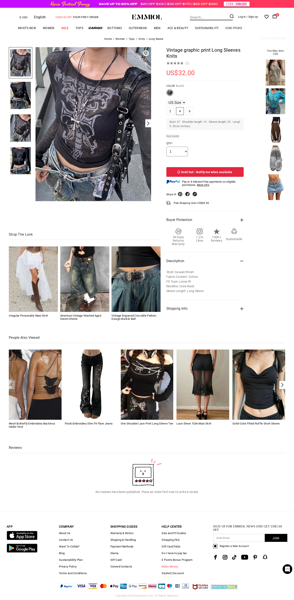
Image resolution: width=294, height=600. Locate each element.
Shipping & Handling (123, 539)
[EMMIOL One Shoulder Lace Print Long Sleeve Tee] (147, 384)
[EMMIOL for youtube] (244, 557)
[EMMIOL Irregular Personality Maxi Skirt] (33, 279)
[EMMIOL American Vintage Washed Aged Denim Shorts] (84, 279)
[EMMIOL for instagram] (225, 557)
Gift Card (116, 559)
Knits (142, 38)
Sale (65, 28)
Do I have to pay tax (174, 553)
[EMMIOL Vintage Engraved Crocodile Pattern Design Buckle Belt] (136, 279)
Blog (62, 553)
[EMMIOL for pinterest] (255, 557)
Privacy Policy (68, 566)
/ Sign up (252, 16)
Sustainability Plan (71, 559)
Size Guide (172, 135)
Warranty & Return (121, 533)
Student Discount (173, 573)
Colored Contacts (121, 566)
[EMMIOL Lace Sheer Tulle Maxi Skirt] (202, 384)
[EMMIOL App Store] (22, 539)
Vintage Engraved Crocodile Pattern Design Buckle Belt (133, 317)
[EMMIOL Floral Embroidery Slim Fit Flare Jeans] (91, 384)
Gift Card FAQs (171, 546)
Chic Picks (233, 28)
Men (157, 28)
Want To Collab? (69, 546)
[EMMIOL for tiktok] (234, 557)
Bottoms (114, 28)
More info (203, 185)
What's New (27, 28)
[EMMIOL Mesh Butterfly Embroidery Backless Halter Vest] (35, 384)
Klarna (114, 553)
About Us (64, 533)
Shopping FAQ (170, 539)
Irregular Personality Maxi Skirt (28, 315)
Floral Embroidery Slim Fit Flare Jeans (89, 423)
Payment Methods (122, 546)
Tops (79, 28)
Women (48, 28)
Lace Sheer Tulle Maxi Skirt (193, 423)
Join (275, 538)
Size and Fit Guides (174, 533)
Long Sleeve (156, 38)
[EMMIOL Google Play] (22, 551)
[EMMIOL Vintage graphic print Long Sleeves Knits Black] (170, 94)
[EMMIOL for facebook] (215, 557)
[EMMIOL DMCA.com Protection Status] (224, 589)
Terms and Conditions (73, 573)
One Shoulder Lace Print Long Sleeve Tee (147, 423)
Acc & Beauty (177, 28)
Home (108, 38)
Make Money (170, 566)
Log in (242, 16)
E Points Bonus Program (177, 559)
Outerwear (138, 28)
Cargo (95, 28)
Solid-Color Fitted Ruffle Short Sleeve (256, 423)
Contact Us (66, 539)
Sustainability (206, 28)
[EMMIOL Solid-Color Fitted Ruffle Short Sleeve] (258, 384)
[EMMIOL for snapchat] (265, 557)
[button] (282, 385)
